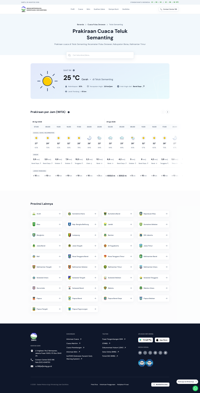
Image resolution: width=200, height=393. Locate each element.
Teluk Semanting (116, 24)
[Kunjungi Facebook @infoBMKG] (145, 353)
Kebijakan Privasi (123, 384)
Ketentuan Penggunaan (107, 384)
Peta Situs (94, 384)
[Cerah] (36, 138)
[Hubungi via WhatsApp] (195, 388)
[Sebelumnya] (163, 112)
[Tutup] (196, 382)
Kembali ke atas (162, 384)
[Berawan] (185, 138)
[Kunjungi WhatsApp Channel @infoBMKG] (165, 353)
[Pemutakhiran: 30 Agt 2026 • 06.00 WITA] (73, 70)
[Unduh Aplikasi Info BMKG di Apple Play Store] (162, 340)
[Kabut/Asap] (110, 138)
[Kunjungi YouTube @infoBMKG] (140, 353)
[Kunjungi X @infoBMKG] (150, 353)
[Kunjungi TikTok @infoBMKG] (160, 353)
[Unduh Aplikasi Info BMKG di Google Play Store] (145, 340)
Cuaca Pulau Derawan (96, 24)
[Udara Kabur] (99, 138)
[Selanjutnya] (167, 112)
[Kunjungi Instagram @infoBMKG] (155, 353)
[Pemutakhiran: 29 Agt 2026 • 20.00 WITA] (68, 112)
